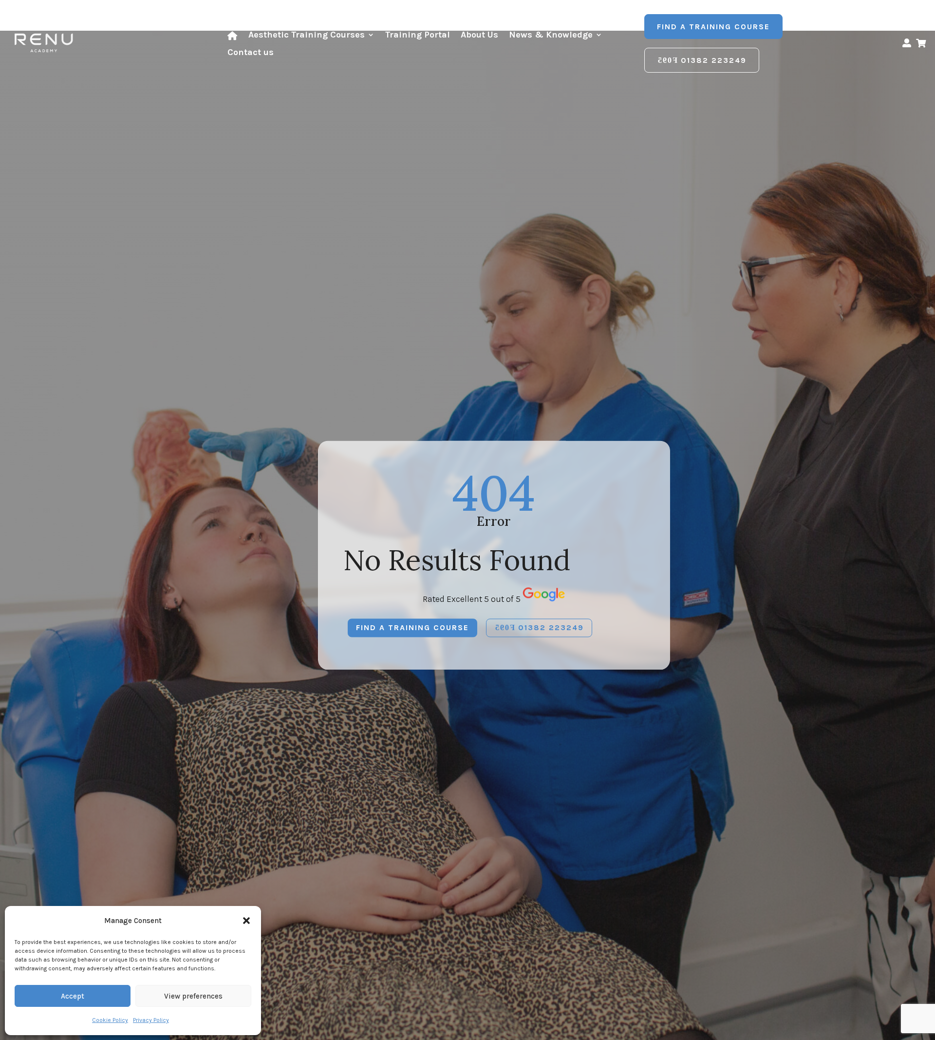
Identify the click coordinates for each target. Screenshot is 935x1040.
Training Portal (417, 35)
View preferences (193, 996)
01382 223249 (714, 60)
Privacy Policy (151, 1020)
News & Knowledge (551, 35)
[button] (246, 920)
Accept (72, 996)
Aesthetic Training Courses (306, 35)
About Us (479, 35)
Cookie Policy (110, 1020)
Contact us (250, 53)
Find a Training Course (713, 26)
